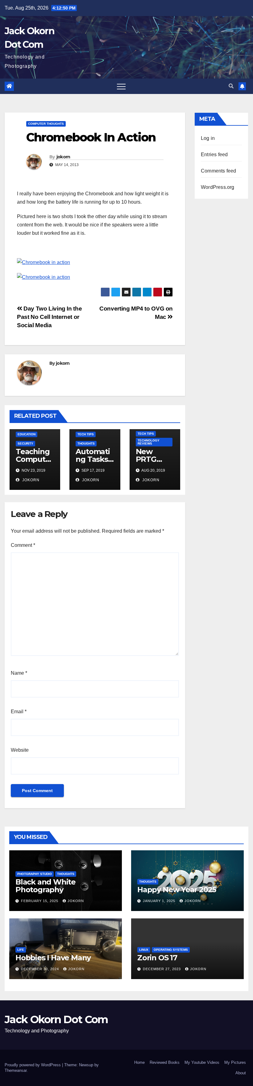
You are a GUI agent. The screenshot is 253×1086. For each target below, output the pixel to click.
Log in (208, 138)
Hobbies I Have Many (53, 957)
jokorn (63, 157)
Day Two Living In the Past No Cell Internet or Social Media (49, 316)
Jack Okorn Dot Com (56, 1019)
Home (139, 1062)
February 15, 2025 (40, 901)
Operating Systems (171, 949)
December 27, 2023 (162, 969)
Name (19, 673)
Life (20, 949)
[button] (231, 86)
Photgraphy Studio (34, 874)
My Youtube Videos (202, 1062)
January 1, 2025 (159, 901)
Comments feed (218, 170)
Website (20, 750)
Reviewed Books (165, 1062)
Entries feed (214, 154)
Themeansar (16, 1070)
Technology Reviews (149, 442)
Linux (143, 949)
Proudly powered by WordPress (33, 1065)
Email (19, 711)
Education (26, 434)
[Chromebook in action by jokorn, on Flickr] (43, 262)
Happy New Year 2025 (176, 889)
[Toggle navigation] (121, 86)
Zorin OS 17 (157, 957)
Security (25, 443)
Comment (23, 545)
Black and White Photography (45, 885)
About (240, 1073)
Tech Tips (85, 434)
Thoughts (86, 443)
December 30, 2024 (40, 969)
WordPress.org (217, 187)
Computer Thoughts (46, 123)
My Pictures (235, 1062)
